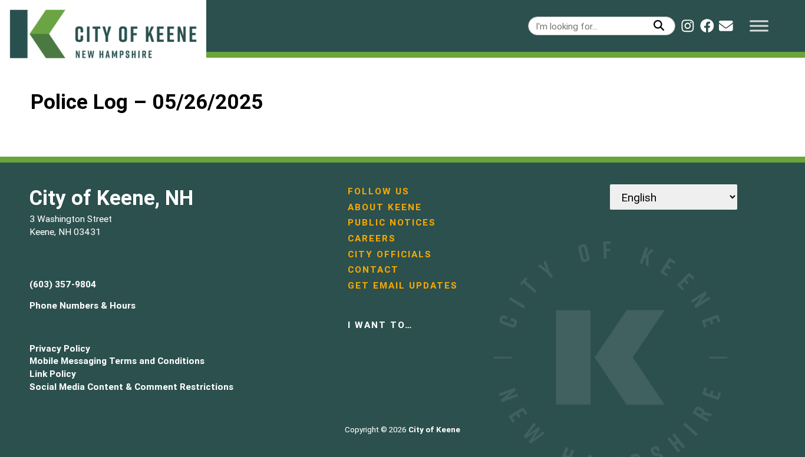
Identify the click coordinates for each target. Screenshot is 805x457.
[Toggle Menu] (759, 25)
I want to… (380, 324)
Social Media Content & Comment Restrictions (131, 386)
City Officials (390, 254)
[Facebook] (707, 26)
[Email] (726, 26)
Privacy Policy (59, 348)
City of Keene (434, 430)
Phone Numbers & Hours (82, 305)
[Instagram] (688, 26)
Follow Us (379, 191)
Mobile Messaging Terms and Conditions (116, 360)
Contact (373, 269)
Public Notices (392, 222)
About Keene (385, 207)
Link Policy (52, 373)
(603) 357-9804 (62, 284)
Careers (372, 238)
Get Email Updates (403, 285)
